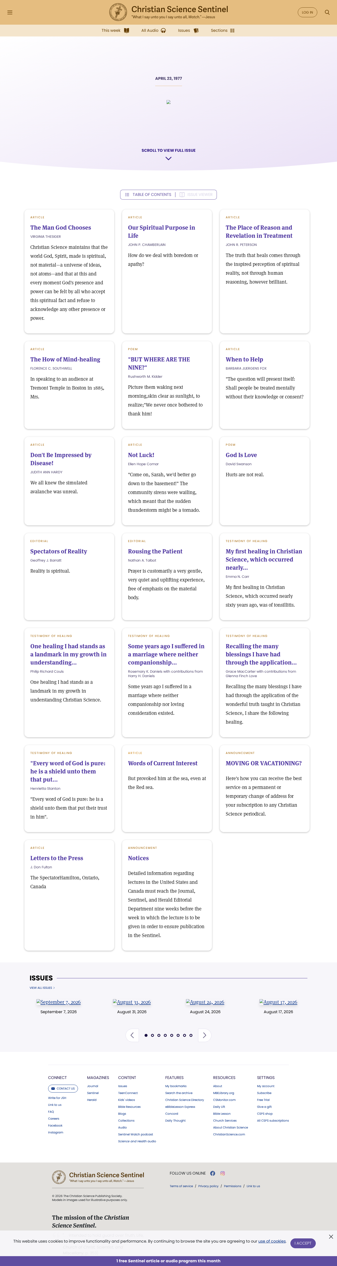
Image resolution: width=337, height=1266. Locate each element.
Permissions (232, 1186)
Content (127, 1077)
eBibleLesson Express (180, 1106)
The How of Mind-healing (65, 359)
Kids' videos (126, 1099)
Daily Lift (219, 1106)
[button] (132, 1035)
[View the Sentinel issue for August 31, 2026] (131, 1002)
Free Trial (263, 1099)
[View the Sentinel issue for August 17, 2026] (278, 1002)
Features (174, 1077)
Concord (171, 1113)
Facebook (55, 1125)
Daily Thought (175, 1120)
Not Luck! (141, 455)
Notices (138, 858)
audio (137, 1141)
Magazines (98, 1077)
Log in (307, 12)
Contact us (66, 1088)
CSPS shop (265, 1113)
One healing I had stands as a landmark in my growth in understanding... (68, 654)
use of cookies (272, 1241)
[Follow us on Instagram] (223, 1173)
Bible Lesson (222, 1113)
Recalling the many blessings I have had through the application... (261, 654)
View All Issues (41, 988)
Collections (126, 1120)
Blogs (122, 1113)
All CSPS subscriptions (273, 1120)
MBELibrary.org (223, 1093)
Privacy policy (208, 1186)
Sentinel (93, 1093)
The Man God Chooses (60, 227)
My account (265, 1086)
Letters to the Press (56, 858)
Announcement (240, 753)
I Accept (303, 1243)
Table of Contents (152, 194)
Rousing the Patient (155, 551)
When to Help (244, 359)
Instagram (55, 1132)
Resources (224, 1077)
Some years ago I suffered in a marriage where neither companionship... (166, 654)
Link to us (54, 1104)
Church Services (225, 1120)
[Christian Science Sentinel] (168, 12)
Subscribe (264, 1093)
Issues (41, 978)
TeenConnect (128, 1093)
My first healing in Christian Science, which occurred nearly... (264, 559)
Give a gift (264, 1106)
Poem (133, 349)
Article (37, 217)
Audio (122, 1127)
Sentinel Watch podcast (135, 1134)
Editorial (39, 541)
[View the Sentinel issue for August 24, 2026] (205, 1002)
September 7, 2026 (58, 1012)
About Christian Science (230, 1127)
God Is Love (241, 455)
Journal (92, 1086)
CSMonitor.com (224, 1099)
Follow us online (188, 1173)
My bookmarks (176, 1086)
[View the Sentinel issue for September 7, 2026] (58, 1002)
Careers (53, 1118)
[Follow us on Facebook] (213, 1173)
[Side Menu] (10, 12)
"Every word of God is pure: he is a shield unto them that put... (68, 771)
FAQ (51, 1111)
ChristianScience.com (229, 1134)
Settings (266, 1077)
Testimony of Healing (247, 541)
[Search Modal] (327, 12)
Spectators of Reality (58, 551)
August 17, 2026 (278, 1012)
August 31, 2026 (132, 1012)
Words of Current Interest (163, 763)
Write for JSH (57, 1097)
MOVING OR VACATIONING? (264, 763)
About (217, 1086)
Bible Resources (129, 1106)
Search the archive (178, 1093)
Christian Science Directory (184, 1099)
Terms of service (181, 1186)
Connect (57, 1077)
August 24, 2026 (205, 1012)
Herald (91, 1099)
